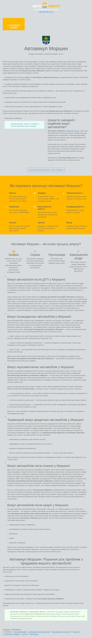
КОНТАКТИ (34, 634)
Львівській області (72, 131)
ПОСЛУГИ (76, 632)
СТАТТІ (25, 634)
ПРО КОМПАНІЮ (20, 632)
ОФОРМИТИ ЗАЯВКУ (12, 634)
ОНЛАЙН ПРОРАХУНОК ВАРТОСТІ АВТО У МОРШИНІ (46, 170)
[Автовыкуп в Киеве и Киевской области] (46, 6)
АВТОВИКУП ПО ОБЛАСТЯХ (39, 632)
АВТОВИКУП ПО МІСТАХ (61, 632)
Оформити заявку (13, 26)
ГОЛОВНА (7, 632)
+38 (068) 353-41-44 (46, 12)
